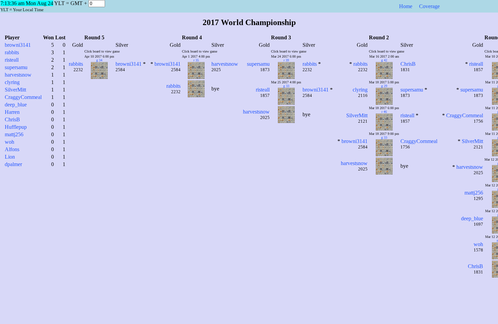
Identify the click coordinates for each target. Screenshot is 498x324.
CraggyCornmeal (23, 97)
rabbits (12, 52)
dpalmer (13, 164)
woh (9, 142)
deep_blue (16, 104)
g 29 (384, 86)
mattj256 (14, 134)
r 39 (286, 60)
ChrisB (12, 119)
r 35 (196, 60)
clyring (12, 82)
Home (405, 6)
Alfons (12, 149)
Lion (10, 157)
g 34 (99, 60)
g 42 (384, 60)
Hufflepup (16, 127)
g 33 (286, 86)
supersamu (16, 67)
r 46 (384, 112)
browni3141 (18, 45)
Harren (12, 112)
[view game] (95, 77)
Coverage (429, 6)
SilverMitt (15, 90)
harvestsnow (18, 75)
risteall (12, 60)
